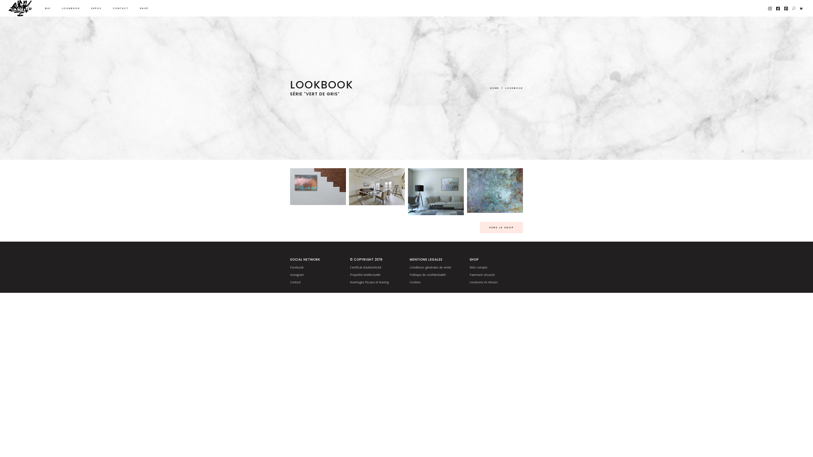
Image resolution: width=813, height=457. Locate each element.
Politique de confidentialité (428, 275)
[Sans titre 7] (436, 191)
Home (494, 88)
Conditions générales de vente (430, 267)
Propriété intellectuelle (365, 275)
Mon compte (478, 267)
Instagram (297, 275)
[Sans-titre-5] (318, 186)
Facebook (297, 267)
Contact (295, 282)
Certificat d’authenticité (365, 267)
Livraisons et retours (484, 282)
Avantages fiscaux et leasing (369, 282)
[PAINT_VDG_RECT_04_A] (495, 190)
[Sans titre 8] (377, 186)
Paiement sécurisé (482, 275)
